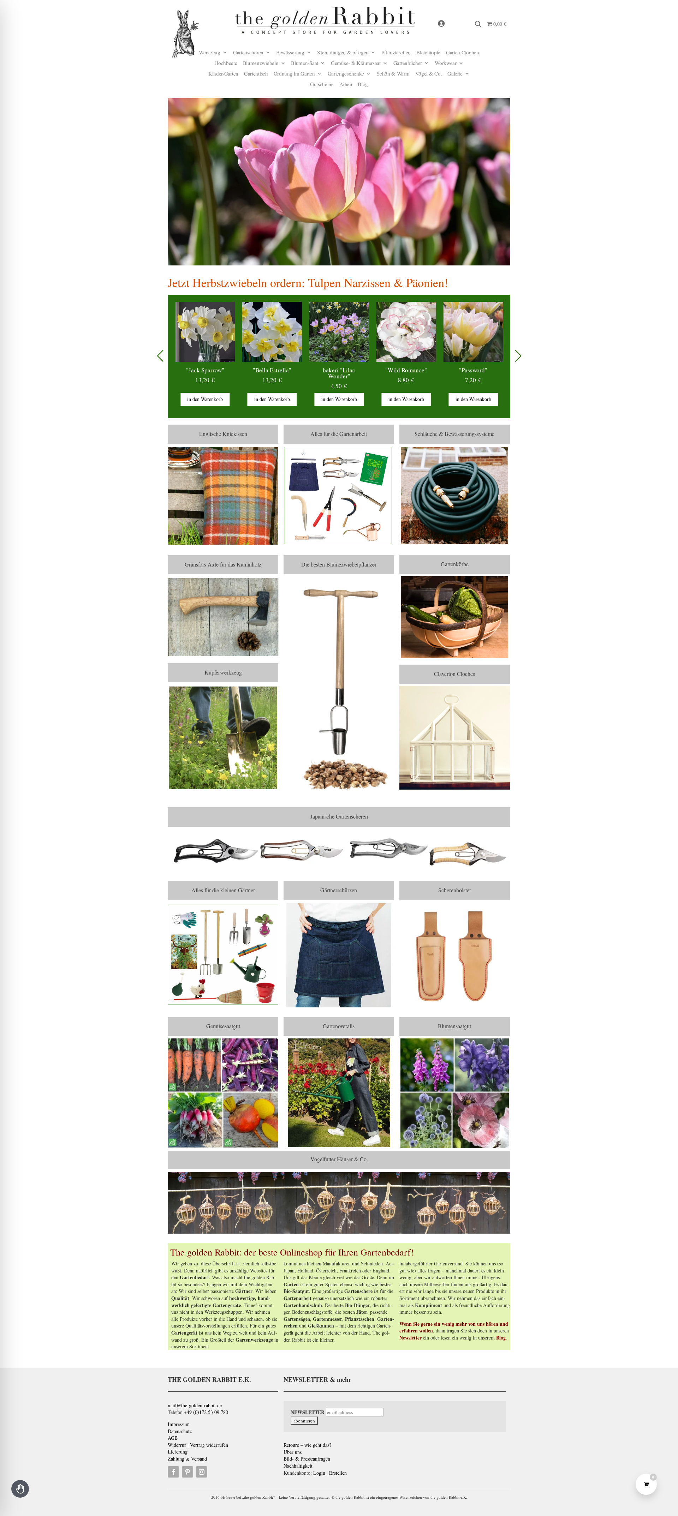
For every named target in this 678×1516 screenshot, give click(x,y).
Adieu (345, 85)
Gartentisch (256, 74)
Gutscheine (322, 85)
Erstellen (338, 1472)
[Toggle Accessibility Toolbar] (20, 1488)
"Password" (414, 370)
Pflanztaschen (396, 53)
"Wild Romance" (347, 370)
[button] (518, 356)
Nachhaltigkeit (298, 1465)
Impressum (179, 1424)
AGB (173, 1437)
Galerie (455, 74)
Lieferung (178, 1451)
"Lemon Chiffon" (481, 370)
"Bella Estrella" (213, 370)
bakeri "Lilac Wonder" (279, 373)
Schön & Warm (393, 74)
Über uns (293, 1452)
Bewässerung (290, 53)
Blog (363, 85)
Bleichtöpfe (428, 53)
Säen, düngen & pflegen (343, 53)
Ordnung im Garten (294, 74)
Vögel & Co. (428, 74)
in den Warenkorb (213, 399)
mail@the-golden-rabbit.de (195, 1405)
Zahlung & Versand (187, 1458)
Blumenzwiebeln (261, 63)
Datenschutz (180, 1431)
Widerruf (177, 1445)
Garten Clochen (462, 53)
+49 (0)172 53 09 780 (206, 1412)
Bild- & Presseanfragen (307, 1458)
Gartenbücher (407, 63)
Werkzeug (209, 53)
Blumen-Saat (304, 63)
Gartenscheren (248, 53)
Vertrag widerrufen (209, 1445)
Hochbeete (225, 63)
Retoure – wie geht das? (307, 1445)
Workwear (446, 63)
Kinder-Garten (223, 74)
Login (319, 1472)
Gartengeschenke (346, 74)
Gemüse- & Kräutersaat (356, 63)
